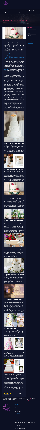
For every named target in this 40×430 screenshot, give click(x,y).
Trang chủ (5, 12)
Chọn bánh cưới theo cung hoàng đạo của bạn (12, 56)
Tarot (9, 12)
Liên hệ (16, 416)
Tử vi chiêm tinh (14, 12)
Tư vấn (16, 409)
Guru (27, 12)
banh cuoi (31, 47)
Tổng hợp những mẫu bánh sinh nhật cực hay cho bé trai (14, 53)
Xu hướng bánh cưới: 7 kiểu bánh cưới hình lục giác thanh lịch (14, 58)
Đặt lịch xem (18, 7)
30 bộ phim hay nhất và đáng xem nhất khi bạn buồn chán (14, 53)
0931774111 (7, 7)
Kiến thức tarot (17, 418)
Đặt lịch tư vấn (31, 399)
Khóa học (30, 12)
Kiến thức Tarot (30, 33)
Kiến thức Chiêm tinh (31, 38)
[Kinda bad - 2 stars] (6, 393)
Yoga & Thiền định (21, 12)
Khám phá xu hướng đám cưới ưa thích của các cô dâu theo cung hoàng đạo (14, 55)
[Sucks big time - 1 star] (4, 393)
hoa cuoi (30, 44)
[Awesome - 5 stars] (10, 393)
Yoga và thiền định (31, 35)
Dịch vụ (34, 12)
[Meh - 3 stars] (7, 393)
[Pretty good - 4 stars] (9, 393)
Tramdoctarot (6, 69)
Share (20, 393)
